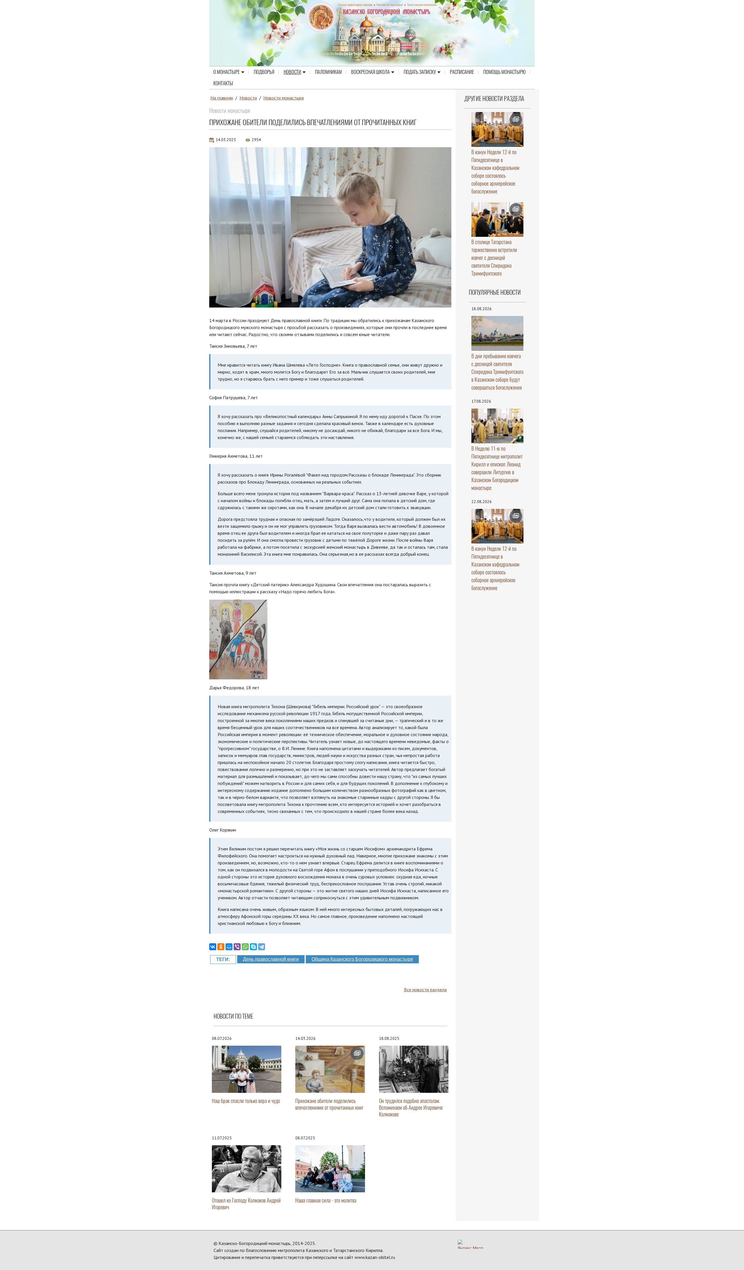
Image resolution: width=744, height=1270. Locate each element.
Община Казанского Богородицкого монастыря (362, 959)
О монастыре (226, 71)
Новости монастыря (283, 98)
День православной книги (271, 959)
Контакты (223, 83)
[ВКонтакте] (212, 946)
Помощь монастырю (504, 71)
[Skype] (253, 946)
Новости (292, 71)
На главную (221, 98)
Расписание (462, 71)
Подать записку (420, 71)
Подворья (264, 71)
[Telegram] (261, 946)
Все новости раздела (425, 989)
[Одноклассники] (220, 946)
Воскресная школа (370, 71)
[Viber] (237, 946)
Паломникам (328, 71)
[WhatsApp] (245, 946)
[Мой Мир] (229, 946)
